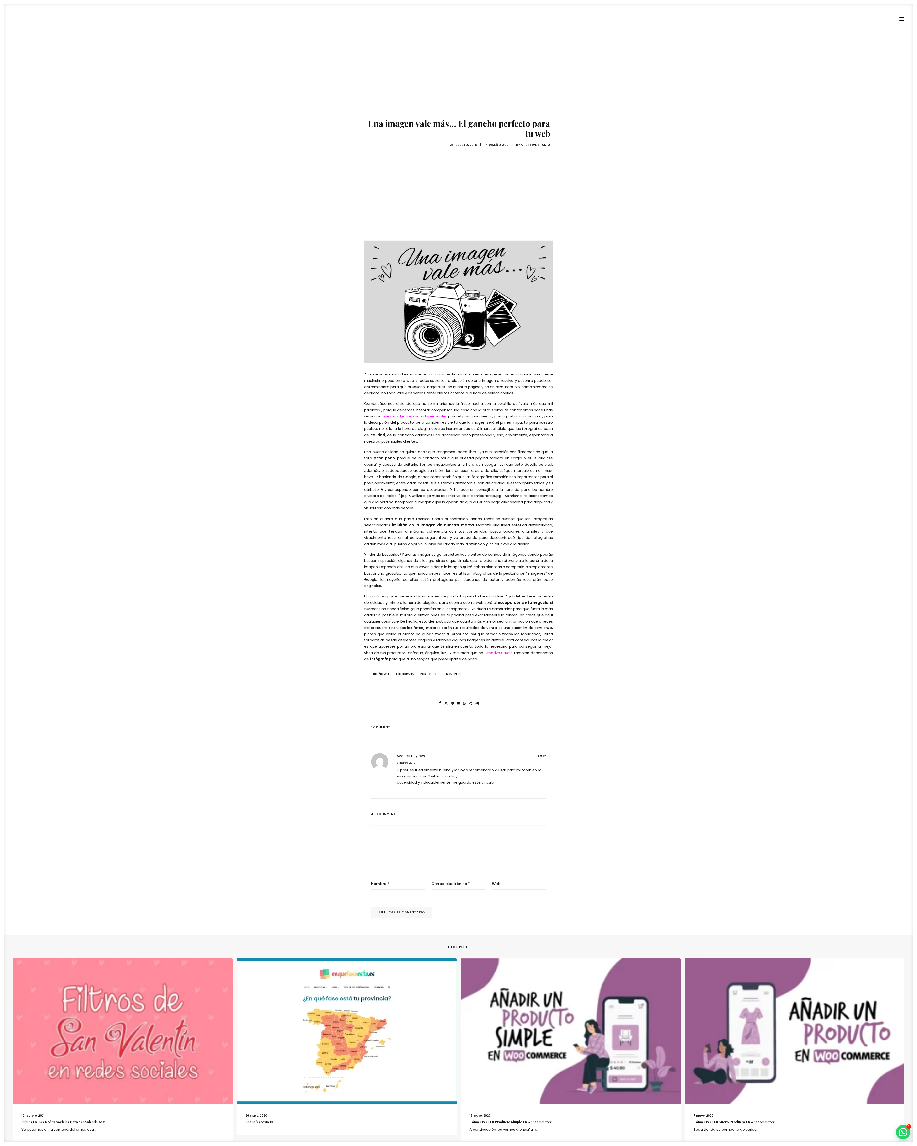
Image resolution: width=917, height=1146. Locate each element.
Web (496, 883)
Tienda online (452, 674)
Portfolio (428, 674)
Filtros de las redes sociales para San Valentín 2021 (63, 1122)
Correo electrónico (451, 883)
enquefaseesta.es (259, 1122)
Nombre (380, 883)
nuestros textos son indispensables (415, 416)
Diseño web (499, 145)
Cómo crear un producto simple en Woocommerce (510, 1122)
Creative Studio (535, 145)
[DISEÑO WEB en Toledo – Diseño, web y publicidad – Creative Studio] (33, 19)
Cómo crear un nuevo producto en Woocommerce (734, 1122)
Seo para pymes (411, 755)
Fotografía (405, 674)
